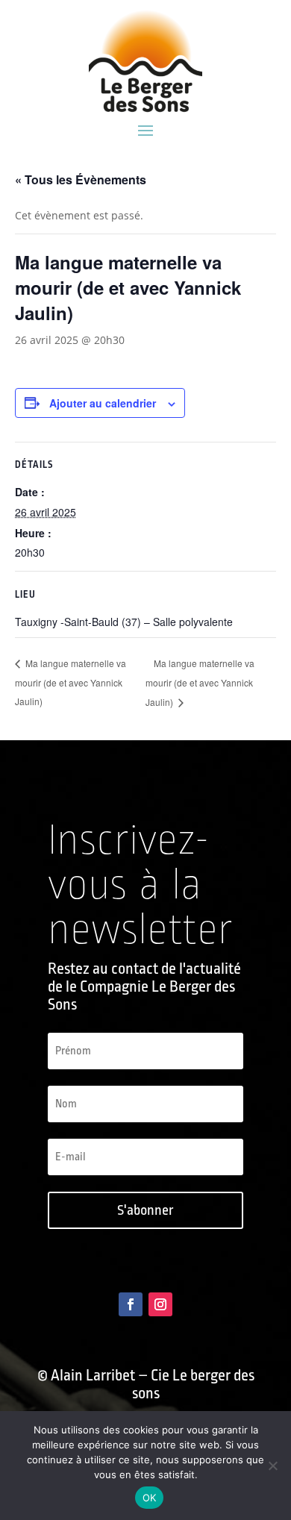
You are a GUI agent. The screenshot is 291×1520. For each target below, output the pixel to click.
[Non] (272, 1465)
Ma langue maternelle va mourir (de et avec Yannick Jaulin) (70, 682)
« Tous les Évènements (80, 179)
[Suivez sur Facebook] (131, 1304)
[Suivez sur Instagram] (160, 1304)
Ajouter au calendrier (102, 402)
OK (150, 1498)
